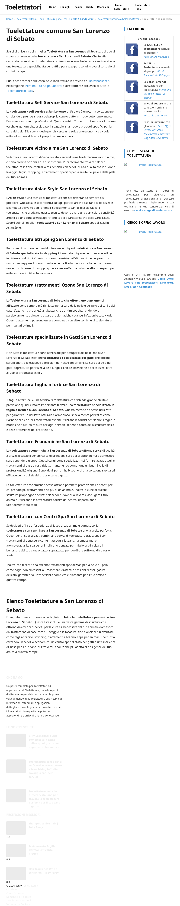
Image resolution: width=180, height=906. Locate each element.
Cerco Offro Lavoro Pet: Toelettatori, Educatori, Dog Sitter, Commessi (149, 282)
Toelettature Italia (142, 7)
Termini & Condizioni (18, 900)
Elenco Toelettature (121, 7)
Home (52, 7)
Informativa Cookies (18, 904)
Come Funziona (15, 893)
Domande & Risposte (18, 896)
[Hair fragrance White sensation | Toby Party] (16, 873)
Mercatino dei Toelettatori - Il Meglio (157, 93)
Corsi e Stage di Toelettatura (153, 210)
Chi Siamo (12, 889)
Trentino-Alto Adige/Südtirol (43, 86)
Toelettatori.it (30, 885)
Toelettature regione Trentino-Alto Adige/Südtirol (66, 19)
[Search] (170, 7)
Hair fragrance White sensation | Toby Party (44, 870)
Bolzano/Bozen (99, 81)
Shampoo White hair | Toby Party (43, 825)
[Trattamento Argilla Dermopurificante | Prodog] (16, 850)
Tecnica (77, 7)
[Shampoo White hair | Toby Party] (16, 828)
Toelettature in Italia (19, 91)
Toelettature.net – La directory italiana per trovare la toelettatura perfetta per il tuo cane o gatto (44, 798)
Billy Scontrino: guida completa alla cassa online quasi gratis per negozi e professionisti (44, 741)
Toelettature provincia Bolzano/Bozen (118, 19)
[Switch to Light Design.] (175, 7)
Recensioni (103, 7)
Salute (90, 7)
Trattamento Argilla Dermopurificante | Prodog (42, 849)
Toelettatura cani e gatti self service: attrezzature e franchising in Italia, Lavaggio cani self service (45, 769)
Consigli (65, 7)
